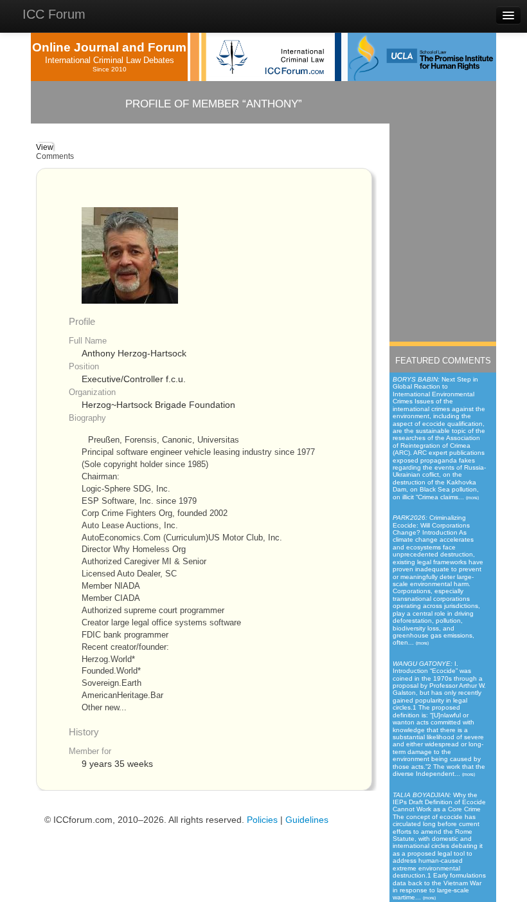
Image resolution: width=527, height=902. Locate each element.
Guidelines (306, 820)
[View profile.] (130, 255)
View (44, 147)
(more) (472, 498)
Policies (262, 820)
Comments (55, 156)
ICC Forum (53, 14)
